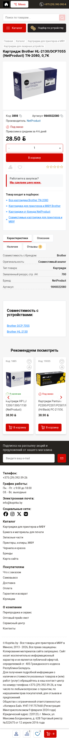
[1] (47, 167)
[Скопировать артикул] (61, 115)
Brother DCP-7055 (18, 325)
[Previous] (8, 397)
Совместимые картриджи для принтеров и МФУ (35, 219)
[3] (54, 167)
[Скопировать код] (20, 115)
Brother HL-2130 (17, 331)
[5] (61, 167)
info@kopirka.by (12, 502)
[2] (51, 167)
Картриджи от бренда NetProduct (29, 211)
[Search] (62, 17)
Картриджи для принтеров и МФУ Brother (35, 205)
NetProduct (34, 120)
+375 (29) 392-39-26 (15, 477)
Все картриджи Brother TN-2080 (28, 200)
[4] (58, 167)
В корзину (34, 157)
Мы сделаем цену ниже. (25, 182)
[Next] (61, 397)
